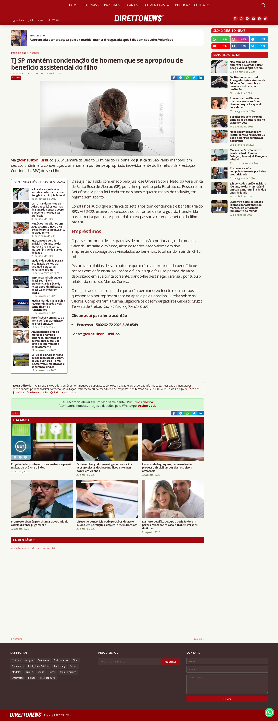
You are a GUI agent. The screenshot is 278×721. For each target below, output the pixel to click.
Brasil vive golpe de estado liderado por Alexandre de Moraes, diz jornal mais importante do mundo (246, 206)
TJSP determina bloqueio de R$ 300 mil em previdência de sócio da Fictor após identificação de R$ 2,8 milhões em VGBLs (46, 285)
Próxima (197, 638)
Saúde (41, 672)
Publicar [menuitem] (182, 5)
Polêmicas (43, 660)
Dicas (75, 660)
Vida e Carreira (68, 672)
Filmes (29, 672)
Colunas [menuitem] (90, 5)
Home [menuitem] (73, 5)
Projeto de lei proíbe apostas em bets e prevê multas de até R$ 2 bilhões (41, 465)
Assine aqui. (147, 406)
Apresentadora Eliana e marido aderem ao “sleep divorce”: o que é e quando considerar (246, 103)
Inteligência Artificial (39, 666)
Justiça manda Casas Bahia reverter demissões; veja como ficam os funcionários (48, 305)
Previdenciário (48, 677)
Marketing (59, 666)
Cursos (73, 666)
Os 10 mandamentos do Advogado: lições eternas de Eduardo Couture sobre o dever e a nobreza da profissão (47, 209)
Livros (52, 672)
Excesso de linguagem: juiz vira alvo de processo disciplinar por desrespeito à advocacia (167, 467)
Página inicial (18, 52)
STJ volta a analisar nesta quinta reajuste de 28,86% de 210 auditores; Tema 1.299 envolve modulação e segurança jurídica (48, 360)
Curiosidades (61, 660)
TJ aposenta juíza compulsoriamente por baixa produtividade (248, 171)
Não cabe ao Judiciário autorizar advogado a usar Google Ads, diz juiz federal (48, 192)
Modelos (16, 672)
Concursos (17, 666)
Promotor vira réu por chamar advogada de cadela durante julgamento (39, 523)
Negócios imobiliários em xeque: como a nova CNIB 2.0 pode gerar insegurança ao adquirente (48, 228)
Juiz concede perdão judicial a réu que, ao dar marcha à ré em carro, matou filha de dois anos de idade (46, 246)
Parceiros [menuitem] (112, 5)
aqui (88, 315)
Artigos (29, 660)
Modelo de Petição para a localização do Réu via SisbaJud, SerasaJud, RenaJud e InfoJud (47, 265)
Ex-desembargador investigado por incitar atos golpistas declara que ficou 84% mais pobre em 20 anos (104, 467)
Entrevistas (17, 677)
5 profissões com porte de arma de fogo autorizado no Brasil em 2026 (47, 320)
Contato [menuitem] (201, 5)
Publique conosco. (140, 402)
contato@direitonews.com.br (58, 392)
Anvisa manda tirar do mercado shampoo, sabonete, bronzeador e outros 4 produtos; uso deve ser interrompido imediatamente (46, 339)
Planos (31, 677)
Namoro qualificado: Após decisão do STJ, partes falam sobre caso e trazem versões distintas (169, 525)
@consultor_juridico (35, 160)
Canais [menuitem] (132, 5)
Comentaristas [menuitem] (158, 5)
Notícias (34, 52)
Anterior (17, 638)
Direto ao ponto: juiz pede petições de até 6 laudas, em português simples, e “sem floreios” (106, 523)
